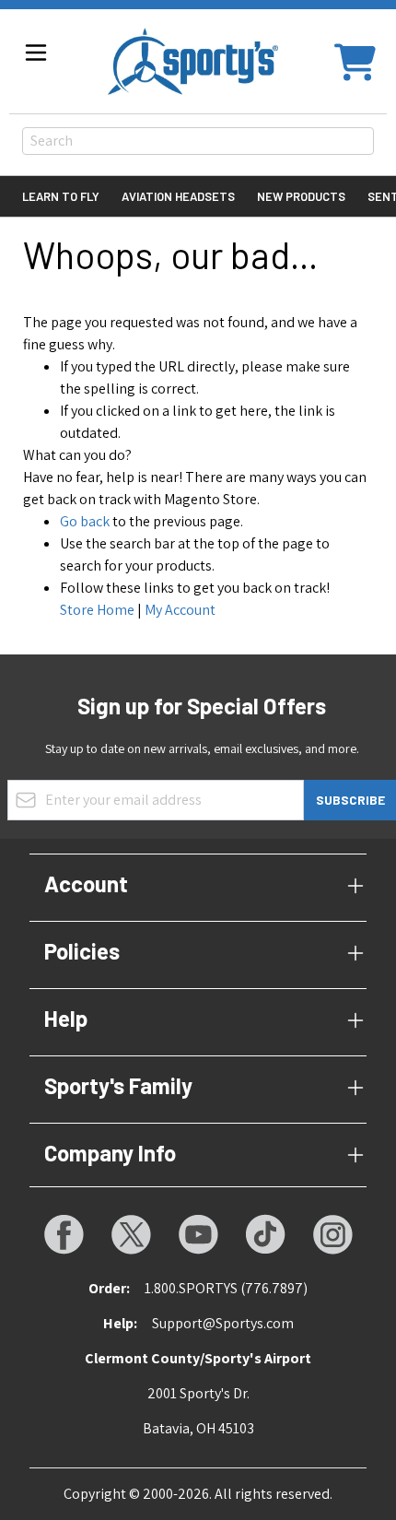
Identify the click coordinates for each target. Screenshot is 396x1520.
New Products (301, 196)
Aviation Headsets (178, 196)
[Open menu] (36, 52)
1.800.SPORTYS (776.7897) (226, 1288)
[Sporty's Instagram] (332, 1234)
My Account (180, 609)
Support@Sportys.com (223, 1323)
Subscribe (350, 799)
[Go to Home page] (193, 61)
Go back (85, 521)
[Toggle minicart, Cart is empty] (355, 61)
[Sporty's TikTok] (265, 1234)
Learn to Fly (60, 196)
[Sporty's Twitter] (131, 1234)
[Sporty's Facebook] (63, 1234)
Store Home (97, 609)
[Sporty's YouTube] (198, 1234)
